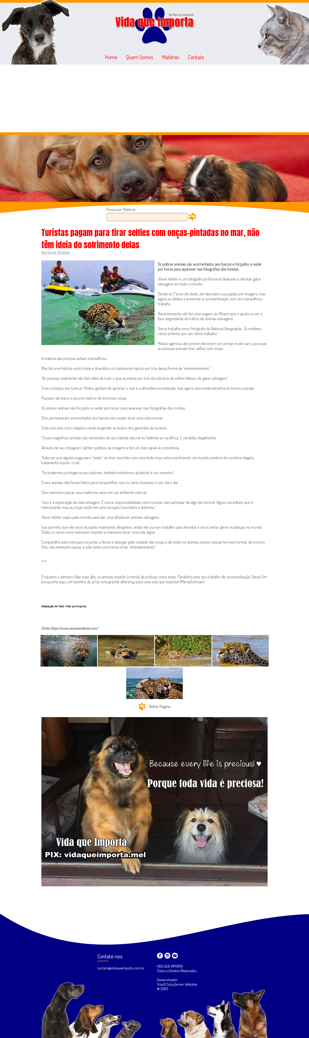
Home (111, 56)
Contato (196, 56)
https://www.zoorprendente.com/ (74, 628)
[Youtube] (175, 956)
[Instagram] (167, 956)
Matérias (170, 56)
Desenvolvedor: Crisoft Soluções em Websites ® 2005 (177, 984)
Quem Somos (139, 56)
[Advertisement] (154, 98)
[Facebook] (160, 956)
